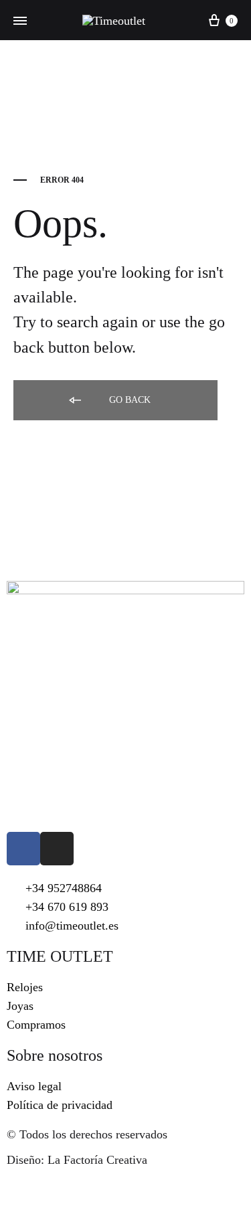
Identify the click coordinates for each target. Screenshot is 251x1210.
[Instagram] (57, 848)
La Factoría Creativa (97, 1159)
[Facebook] (23, 848)
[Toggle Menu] (20, 21)
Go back (128, 400)
